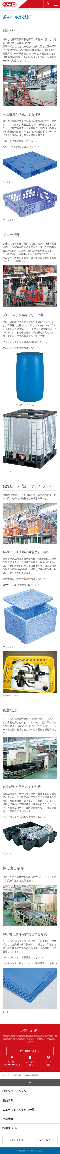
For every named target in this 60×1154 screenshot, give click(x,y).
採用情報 (7, 1128)
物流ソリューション (14, 1091)
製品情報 (7, 1100)
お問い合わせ (16, 1140)
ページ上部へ (30, 1082)
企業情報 (7, 1118)
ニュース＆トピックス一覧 (18, 1109)
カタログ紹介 (44, 1140)
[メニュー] (56, 4)
